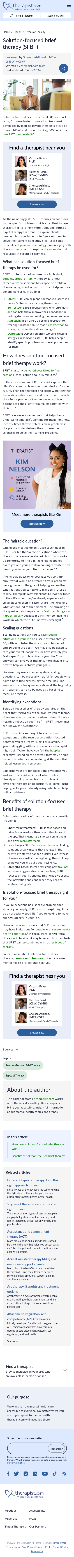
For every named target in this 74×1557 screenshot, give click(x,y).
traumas (63, 867)
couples (8, 278)
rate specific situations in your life (30, 636)
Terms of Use (59, 1542)
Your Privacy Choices (32, 1547)
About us (11, 1510)
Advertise (11, 1518)
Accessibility (37, 1510)
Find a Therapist (15, 1526)
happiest (56, 750)
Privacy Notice (18, 1462)
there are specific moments (21, 717)
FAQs (32, 1518)
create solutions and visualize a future (31, 395)
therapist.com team (33, 66)
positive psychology (33, 245)
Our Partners (37, 1526)
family (32, 278)
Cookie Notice (52, 1547)
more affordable (30, 841)
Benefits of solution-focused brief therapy (38, 1156)
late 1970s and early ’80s (19, 134)
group (18, 278)
